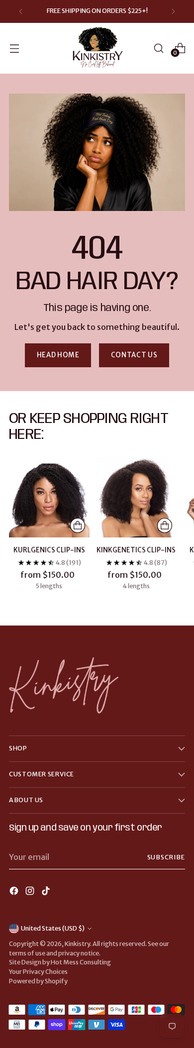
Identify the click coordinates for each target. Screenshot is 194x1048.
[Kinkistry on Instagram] (31, 892)
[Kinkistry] (97, 48)
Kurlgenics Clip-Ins (49, 550)
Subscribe (166, 857)
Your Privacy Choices (38, 971)
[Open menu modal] (14, 48)
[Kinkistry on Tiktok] (47, 892)
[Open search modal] (158, 48)
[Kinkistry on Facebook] (15, 892)
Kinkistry (77, 943)
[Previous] (21, 11)
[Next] (173, 11)
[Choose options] (78, 525)
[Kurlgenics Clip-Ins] (49, 497)
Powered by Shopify (38, 981)
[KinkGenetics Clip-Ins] (136, 497)
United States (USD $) (53, 928)
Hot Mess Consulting (81, 962)
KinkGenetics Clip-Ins (136, 550)
